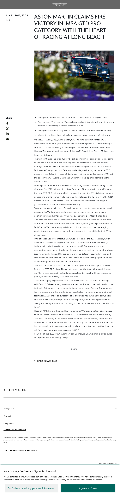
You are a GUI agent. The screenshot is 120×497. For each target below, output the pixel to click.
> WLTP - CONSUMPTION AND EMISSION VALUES (20, 450)
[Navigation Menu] (5, 4)
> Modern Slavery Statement (15, 430)
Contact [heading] (7, 416)
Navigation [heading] (9, 408)
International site (106, 463)
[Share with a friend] (8, 139)
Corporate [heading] (9, 423)
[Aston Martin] (60, 5)
